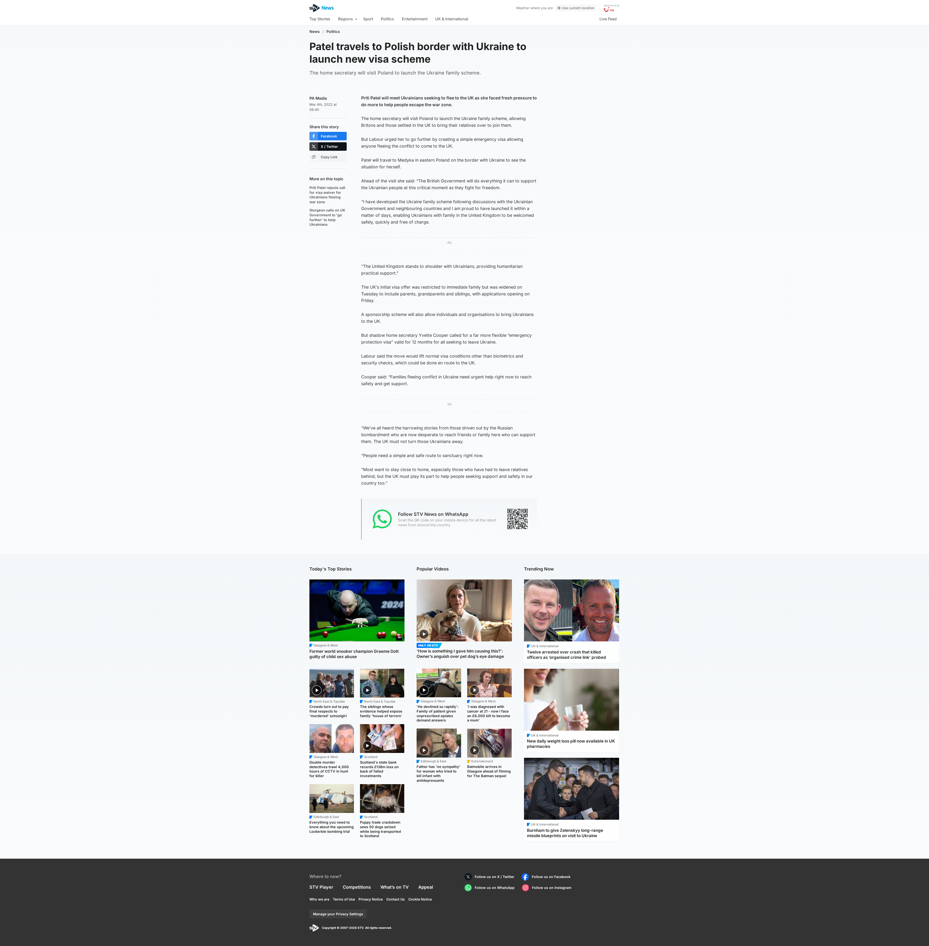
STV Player (321, 887)
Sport (368, 18)
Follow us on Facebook (551, 877)
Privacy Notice (371, 899)
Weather (522, 8)
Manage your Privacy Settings (338, 914)
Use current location (578, 8)
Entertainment (414, 18)
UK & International (451, 18)
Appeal (425, 887)
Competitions (357, 887)
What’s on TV (395, 887)
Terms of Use (344, 899)
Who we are (319, 899)
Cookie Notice (420, 899)
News (314, 31)
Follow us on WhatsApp (495, 888)
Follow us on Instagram (551, 888)
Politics (387, 18)
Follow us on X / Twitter (494, 877)
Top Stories (319, 18)
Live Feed (608, 18)
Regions (345, 18)
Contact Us (395, 899)
